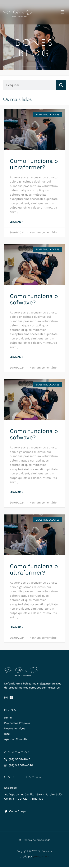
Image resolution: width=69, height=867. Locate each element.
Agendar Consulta (16, 739)
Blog (7, 733)
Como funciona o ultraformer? (34, 164)
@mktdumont (41, 856)
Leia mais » (16, 221)
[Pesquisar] (61, 85)
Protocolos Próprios (17, 723)
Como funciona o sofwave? (34, 299)
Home (8, 717)
